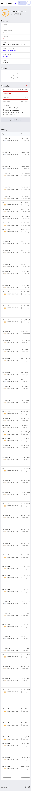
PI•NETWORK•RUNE (12, 140)
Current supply (7, 30)
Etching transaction (8, 48)
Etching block (7, 54)
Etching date (6, 42)
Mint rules (6, 105)
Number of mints (8, 89)
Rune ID (5, 60)
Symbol (5, 24)
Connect (22, 3)
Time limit (6, 97)
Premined (5, 36)
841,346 (5, 56)
